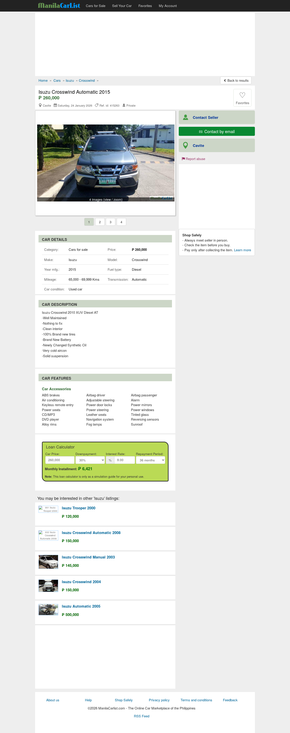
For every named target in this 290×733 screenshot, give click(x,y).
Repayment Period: (149, 454)
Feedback (230, 699)
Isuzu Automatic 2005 (81, 606)
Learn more (242, 249)
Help (88, 699)
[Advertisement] (145, 44)
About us (52, 699)
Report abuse (195, 158)
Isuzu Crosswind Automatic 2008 (91, 532)
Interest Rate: (115, 454)
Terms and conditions (196, 699)
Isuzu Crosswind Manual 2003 (88, 557)
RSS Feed (141, 716)
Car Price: (52, 454)
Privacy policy (159, 699)
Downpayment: (86, 454)
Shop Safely (124, 699)
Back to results (238, 80)
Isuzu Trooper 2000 (78, 507)
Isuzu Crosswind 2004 (81, 581)
